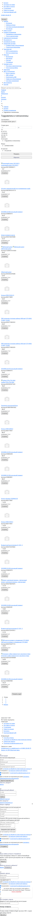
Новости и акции (9, 10)
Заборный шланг (6, 249)
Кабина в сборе (10, 25)
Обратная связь (15, 750)
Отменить (8, 867)
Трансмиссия (7, 49)
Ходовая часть (8, 64)
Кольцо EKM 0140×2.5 (7, 295)
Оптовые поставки (9, 5)
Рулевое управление (10, 32)
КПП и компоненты (12, 51)
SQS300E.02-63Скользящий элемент (12, 568)
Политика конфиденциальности (13, 743)
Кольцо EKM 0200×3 (7, 429)
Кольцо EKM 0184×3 (7, 522)
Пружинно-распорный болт (9, 405)
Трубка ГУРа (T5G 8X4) (7, 382)
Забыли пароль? (5, 799)
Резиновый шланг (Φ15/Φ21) (9, 165)
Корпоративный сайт (10, 12)
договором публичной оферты (18, 770)
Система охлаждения (12, 81)
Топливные (9, 62)
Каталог (6, 3)
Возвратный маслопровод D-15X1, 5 (12, 545)
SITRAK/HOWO (9, 146)
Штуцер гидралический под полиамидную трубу (15, 188)
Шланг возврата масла (8, 235)
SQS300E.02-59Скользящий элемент (12, 475)
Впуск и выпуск (10, 73)
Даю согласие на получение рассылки (14, 777)
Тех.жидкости (8, 40)
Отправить (4, 846)
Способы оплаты (9, 738)
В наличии (8, 150)
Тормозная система (9, 43)
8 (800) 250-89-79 (6, 15)
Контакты (6, 731)
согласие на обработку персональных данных (17, 769)
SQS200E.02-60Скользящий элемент (12, 605)
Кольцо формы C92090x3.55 (9, 498)
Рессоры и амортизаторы (13, 66)
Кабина (6, 21)
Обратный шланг (6, 272)
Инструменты (8, 82)
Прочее (6, 84)
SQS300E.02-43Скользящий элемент (12, 679)
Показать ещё (16, 694)
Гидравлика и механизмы (13, 34)
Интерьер (9, 23)
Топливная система (9, 42)
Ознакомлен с (15, 773)
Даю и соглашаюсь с (16, 769)
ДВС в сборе (9, 75)
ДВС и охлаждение (9, 71)
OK (16, 895)
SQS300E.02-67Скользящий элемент (12, 369)
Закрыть (3, 861)
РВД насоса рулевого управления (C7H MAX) (14, 642)
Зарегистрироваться (7, 780)
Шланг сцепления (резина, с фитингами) (13, 582)
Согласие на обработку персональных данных (17, 739)
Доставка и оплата (9, 6)
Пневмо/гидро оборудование (15, 45)
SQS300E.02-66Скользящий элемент (12, 212)
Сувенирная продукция (11, 38)
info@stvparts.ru (6, 748)
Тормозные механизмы (13, 47)
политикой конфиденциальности (20, 773)
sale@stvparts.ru (16, 748)
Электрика (7, 69)
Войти (2, 784)
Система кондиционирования (15, 27)
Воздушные (9, 56)
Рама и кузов (7, 30)
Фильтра (6, 55)
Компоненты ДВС (11, 77)
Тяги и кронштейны (12, 68)
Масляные (9, 58)
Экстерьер (9, 29)
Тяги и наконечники (12, 36)
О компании (7, 8)
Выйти (2, 867)
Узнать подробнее (16, 891)
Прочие (8, 60)
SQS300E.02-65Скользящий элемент (12, 452)
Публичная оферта (9, 741)
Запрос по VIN (5, 750)
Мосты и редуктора (12, 53)
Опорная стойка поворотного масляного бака (15, 656)
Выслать (3, 915)
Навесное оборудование (13, 79)
